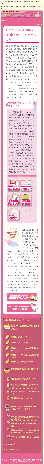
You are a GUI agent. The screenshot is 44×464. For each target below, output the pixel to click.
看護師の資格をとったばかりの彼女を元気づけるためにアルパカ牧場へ (25, 431)
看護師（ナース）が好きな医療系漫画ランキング (25, 356)
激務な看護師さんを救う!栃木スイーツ (25, 370)
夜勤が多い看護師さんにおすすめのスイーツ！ (25, 393)
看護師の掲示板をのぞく (20, 337)
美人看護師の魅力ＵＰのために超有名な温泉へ (25, 425)
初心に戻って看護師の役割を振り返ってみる (25, 327)
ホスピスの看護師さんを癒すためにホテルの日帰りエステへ (25, 418)
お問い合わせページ (12, 449)
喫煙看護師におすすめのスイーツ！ (23, 379)
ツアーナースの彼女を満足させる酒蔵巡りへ (25, 438)
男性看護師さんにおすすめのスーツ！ (24, 398)
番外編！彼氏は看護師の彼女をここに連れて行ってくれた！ (25, 407)
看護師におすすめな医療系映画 (22, 362)
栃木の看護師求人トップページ (16, 320)
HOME (4, 20)
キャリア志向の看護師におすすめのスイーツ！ (25, 386)
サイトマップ (38, 24)
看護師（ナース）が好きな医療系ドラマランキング (25, 349)
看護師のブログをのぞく (20, 343)
